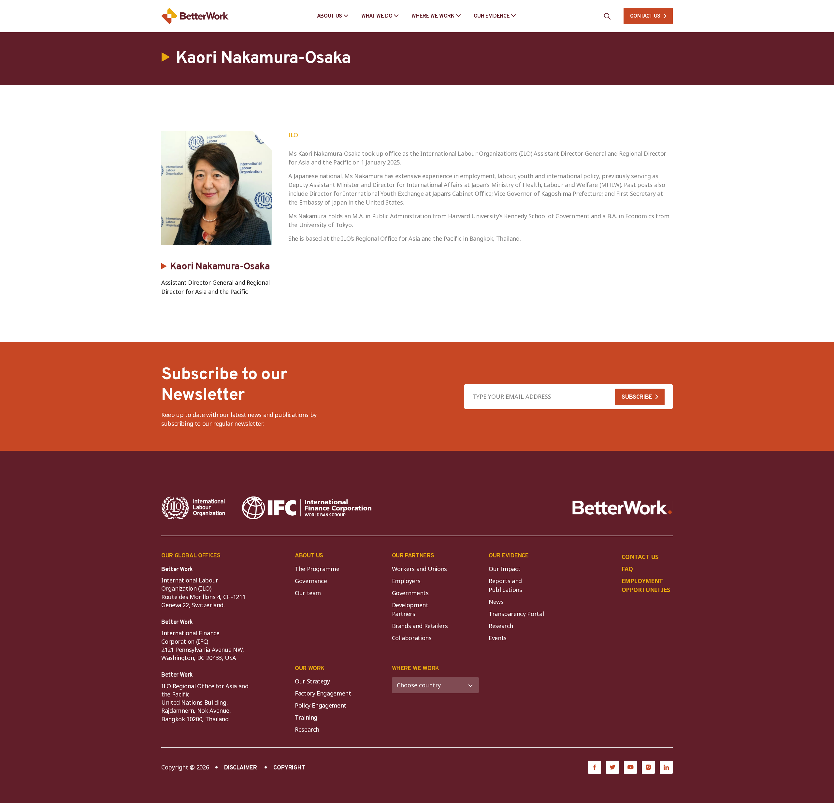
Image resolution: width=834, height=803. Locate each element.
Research (501, 626)
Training (306, 717)
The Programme (317, 569)
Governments (410, 593)
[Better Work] (622, 507)
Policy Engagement (322, 705)
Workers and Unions (419, 569)
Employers (406, 581)
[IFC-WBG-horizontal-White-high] (306, 507)
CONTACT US (645, 16)
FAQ (627, 569)
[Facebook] (594, 767)
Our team (308, 593)
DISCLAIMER (240, 768)
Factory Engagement (323, 693)
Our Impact (504, 569)
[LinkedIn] (666, 767)
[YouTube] (630, 767)
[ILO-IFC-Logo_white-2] (193, 507)
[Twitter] (612, 767)
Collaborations (412, 638)
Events (498, 638)
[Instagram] (648, 767)
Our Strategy (312, 681)
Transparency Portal (516, 614)
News (496, 602)
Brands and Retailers (420, 626)
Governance (311, 581)
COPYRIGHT (289, 768)
